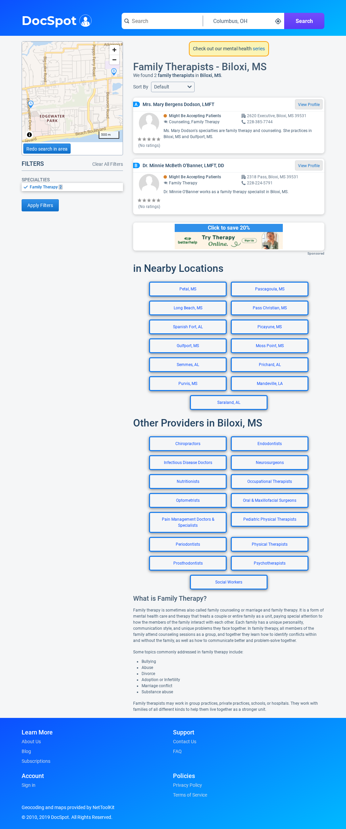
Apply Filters (40, 205)
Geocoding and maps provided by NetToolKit (68, 807)
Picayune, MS (269, 327)
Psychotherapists (270, 563)
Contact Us (184, 741)
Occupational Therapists (269, 481)
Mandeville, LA (270, 383)
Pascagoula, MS (270, 289)
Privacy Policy (187, 785)
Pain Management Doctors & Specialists (188, 522)
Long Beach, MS (188, 308)
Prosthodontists (188, 563)
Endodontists (269, 443)
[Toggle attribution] (29, 135)
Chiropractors (187, 443)
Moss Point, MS (270, 345)
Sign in (28, 785)
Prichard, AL (270, 364)
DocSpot (49, 20)
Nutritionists (188, 481)
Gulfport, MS (188, 345)
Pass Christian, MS (270, 308)
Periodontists (188, 544)
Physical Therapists (270, 544)
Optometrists (188, 500)
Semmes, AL (188, 364)
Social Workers (228, 582)
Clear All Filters (107, 164)
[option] (76, 187)
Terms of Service (190, 795)
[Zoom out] (114, 59)
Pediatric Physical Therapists (269, 519)
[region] (72, 92)
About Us (31, 741)
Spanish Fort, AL (188, 327)
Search (304, 21)
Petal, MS (187, 289)
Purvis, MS (187, 383)
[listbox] (72, 187)
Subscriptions (36, 761)
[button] (173, 87)
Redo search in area (47, 149)
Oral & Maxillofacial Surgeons (269, 500)
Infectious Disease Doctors (188, 462)
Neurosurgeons (270, 462)
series (258, 48)
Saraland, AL (228, 402)
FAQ (177, 751)
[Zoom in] (114, 50)
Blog (26, 751)
